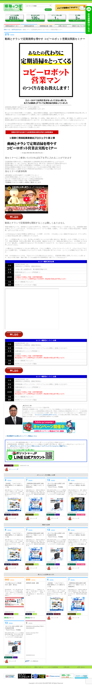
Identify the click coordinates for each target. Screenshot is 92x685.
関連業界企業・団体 (46, 25)
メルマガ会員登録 (53, 667)
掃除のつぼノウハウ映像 (80, 25)
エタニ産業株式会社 (34, 661)
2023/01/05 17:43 (24, 465)
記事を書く (67, 667)
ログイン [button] (48, 9)
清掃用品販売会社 (29, 25)
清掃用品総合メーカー (12, 25)
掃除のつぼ (7, 29)
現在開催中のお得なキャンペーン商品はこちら (22, 436)
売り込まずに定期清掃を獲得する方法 (46, 414)
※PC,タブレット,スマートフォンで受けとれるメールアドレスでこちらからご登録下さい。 (39, 446)
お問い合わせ (63, 25)
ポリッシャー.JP (13, 469)
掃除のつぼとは (38, 667)
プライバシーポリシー (25, 667)
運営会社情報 (11, 667)
